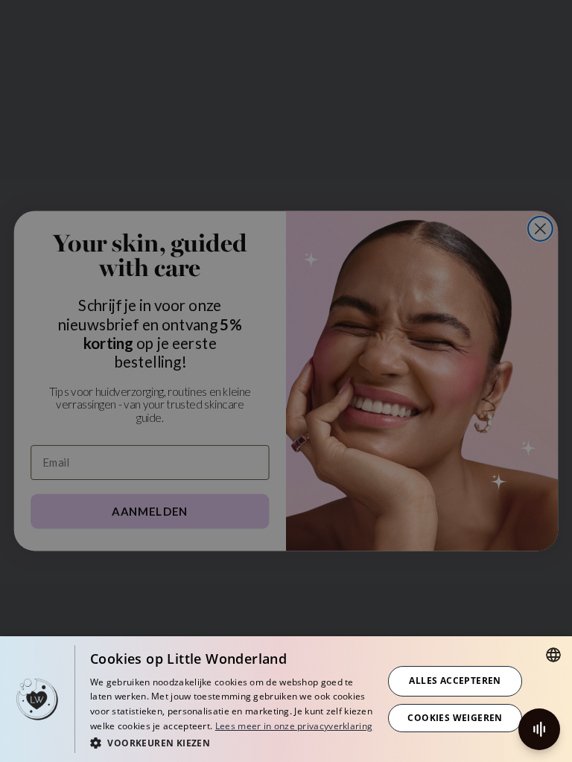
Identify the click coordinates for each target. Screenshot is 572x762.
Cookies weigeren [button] (454, 717)
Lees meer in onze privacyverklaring (294, 726)
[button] (232, 742)
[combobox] (553, 654)
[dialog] (286, 699)
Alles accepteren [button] (454, 680)
